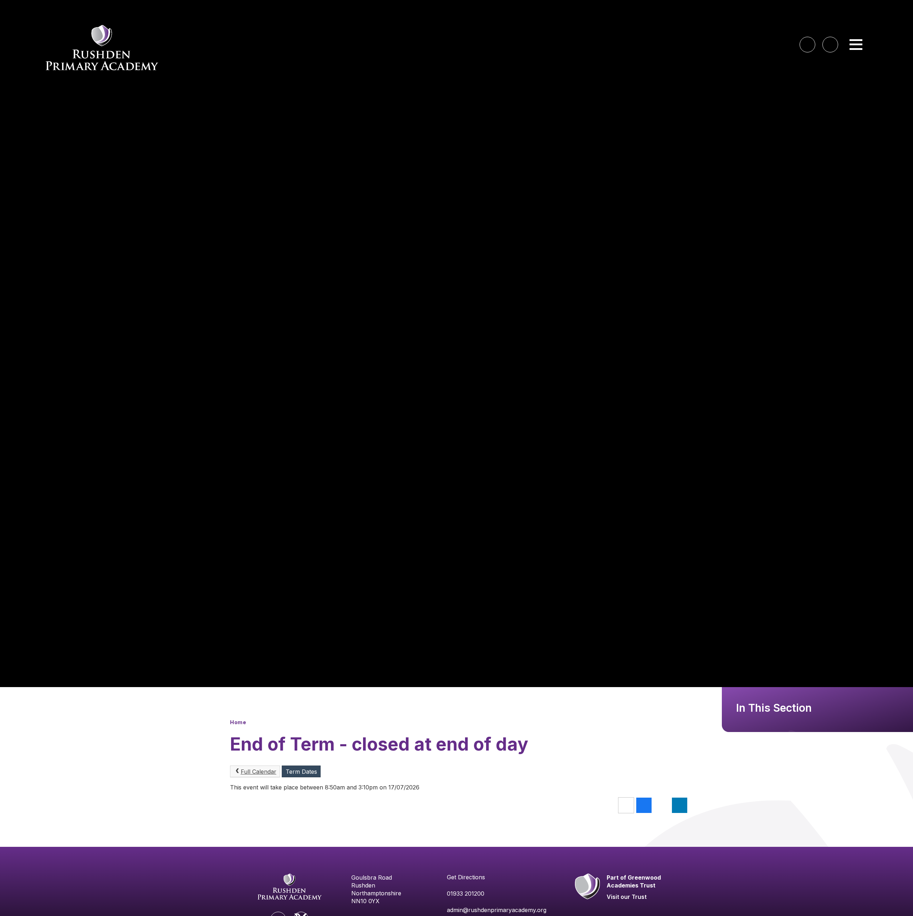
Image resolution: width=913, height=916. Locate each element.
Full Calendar (258, 771)
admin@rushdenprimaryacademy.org (496, 910)
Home (238, 722)
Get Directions (466, 877)
